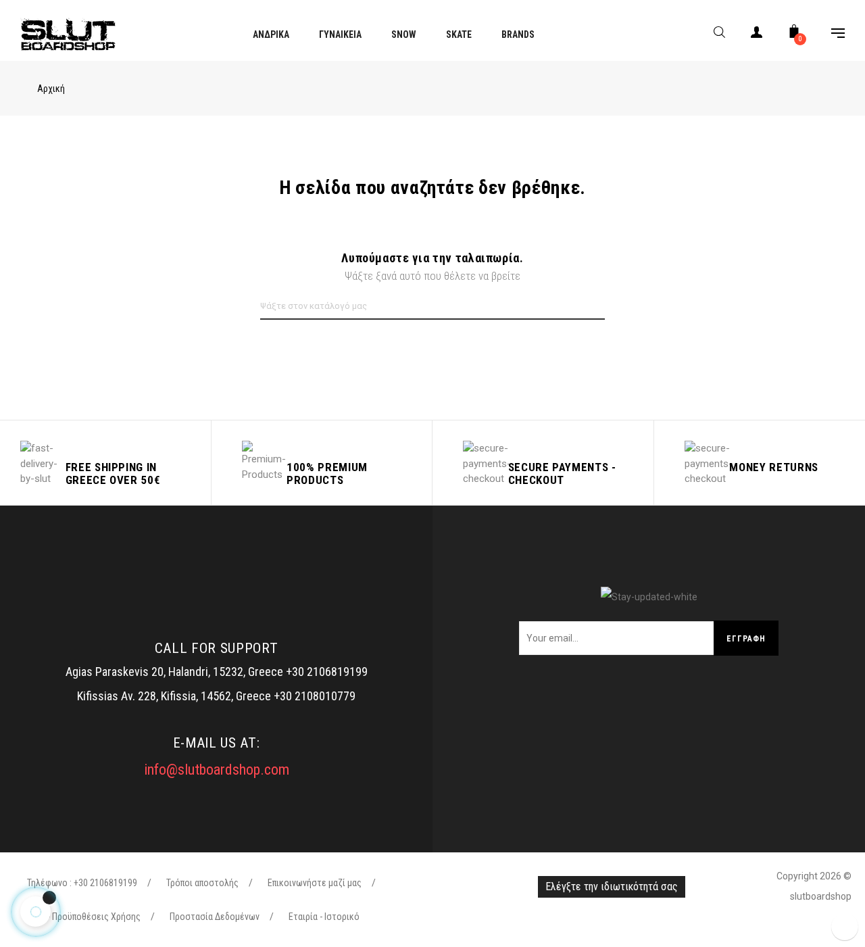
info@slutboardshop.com (216, 769)
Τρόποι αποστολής (202, 882)
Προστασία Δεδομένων (215, 916)
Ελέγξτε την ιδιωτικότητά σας (611, 886)
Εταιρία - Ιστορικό (324, 916)
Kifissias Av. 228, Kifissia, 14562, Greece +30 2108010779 (216, 696)
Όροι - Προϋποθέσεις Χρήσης (84, 916)
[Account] (756, 35)
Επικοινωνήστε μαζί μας (315, 882)
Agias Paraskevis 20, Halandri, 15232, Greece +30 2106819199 (217, 671)
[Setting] (831, 35)
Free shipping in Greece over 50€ (113, 473)
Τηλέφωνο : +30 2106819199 (82, 882)
